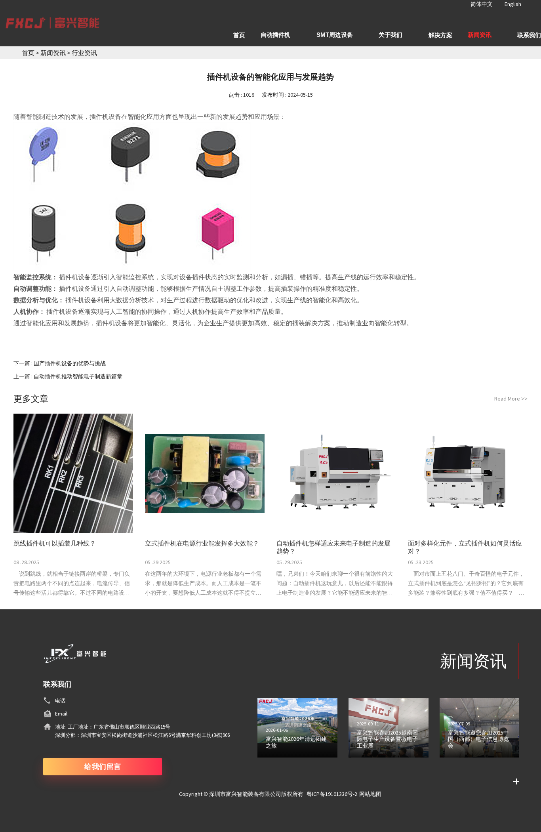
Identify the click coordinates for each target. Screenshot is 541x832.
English (513, 4)
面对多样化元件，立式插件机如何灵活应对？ (465, 547)
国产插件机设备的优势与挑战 (70, 363)
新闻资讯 (53, 53)
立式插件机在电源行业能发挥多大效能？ (202, 543)
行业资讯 (84, 53)
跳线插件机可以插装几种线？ (54, 543)
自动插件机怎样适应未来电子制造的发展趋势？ (333, 547)
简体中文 (482, 4)
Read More (511, 398)
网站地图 (370, 794)
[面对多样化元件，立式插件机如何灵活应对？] (468, 473)
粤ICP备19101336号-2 (332, 794)
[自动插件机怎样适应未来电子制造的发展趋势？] (336, 473)
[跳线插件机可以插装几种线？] (73, 473)
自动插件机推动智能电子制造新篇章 (78, 376)
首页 (28, 53)
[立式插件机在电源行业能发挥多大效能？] (205, 473)
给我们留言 (102, 766)
